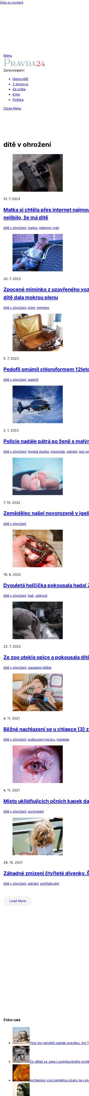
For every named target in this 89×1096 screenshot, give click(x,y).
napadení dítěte (39, 667)
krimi (31, 308)
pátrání (72, 451)
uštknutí (41, 596)
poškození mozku (41, 739)
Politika (18, 100)
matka (32, 228)
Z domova (20, 84)
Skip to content (11, 2)
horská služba (38, 451)
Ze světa (19, 89)
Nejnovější (20, 79)
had (31, 596)
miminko (43, 308)
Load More (17, 901)
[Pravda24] (24, 65)
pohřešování (49, 883)
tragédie (63, 739)
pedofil (33, 379)
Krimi (16, 94)
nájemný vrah (49, 228)
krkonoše (58, 451)
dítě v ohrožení (14, 228)
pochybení (36, 811)
